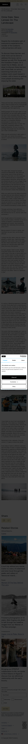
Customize (13, 381)
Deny (14, 386)
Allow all (14, 377)
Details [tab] (14, 360)
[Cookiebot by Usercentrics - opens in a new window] (20, 356)
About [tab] (23, 360)
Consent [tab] (5, 360)
